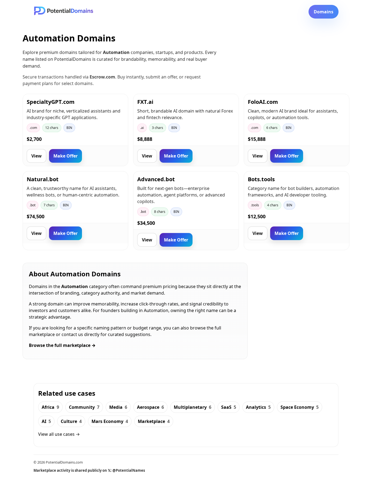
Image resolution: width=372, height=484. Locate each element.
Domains (323, 12)
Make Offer (65, 156)
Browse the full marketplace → (62, 345)
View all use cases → (59, 434)
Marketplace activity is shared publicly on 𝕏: (89, 470)
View (36, 156)
